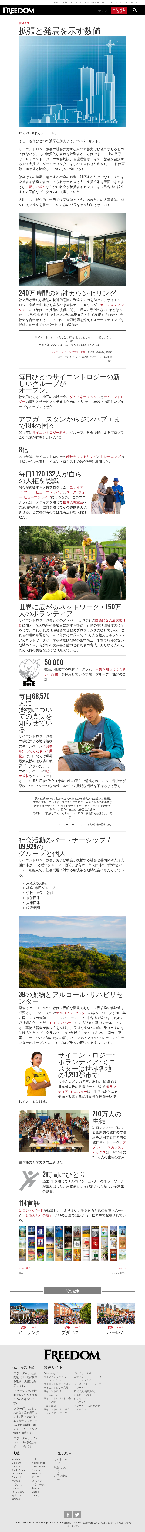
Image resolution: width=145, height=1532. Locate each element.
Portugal (36, 1473)
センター (81, 1013)
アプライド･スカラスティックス (109, 1147)
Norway (36, 1470)
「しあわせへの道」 (37, 1215)
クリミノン (80, 1398)
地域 (16, 1453)
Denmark (17, 1477)
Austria (16, 1459)
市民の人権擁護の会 (85, 1391)
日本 (34, 1459)
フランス (17, 1484)
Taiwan (35, 1488)
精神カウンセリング (81, 456)
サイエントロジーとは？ (57, 1384)
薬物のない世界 (82, 1373)
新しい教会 (37, 186)
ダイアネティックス (85, 396)
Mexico (16, 1480)
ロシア (35, 1477)
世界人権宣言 (73, 502)
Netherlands (38, 1462)
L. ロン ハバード (62, 1022)
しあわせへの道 (82, 1394)
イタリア (17, 1495)
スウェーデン (39, 1484)
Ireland (15, 1488)
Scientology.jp (51, 1373)
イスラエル (18, 1491)
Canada (16, 1466)
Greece (16, 1499)
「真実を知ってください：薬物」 (36, 751)
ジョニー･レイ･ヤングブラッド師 (68, 352)
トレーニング (110, 456)
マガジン (101, 10)
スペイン (37, 1480)
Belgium (16, 1462)
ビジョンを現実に (117, 1273)
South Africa (18, 1470)
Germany (17, 1473)
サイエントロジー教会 (49, 432)
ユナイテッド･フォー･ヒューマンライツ (53, 489)
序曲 (21, 1273)
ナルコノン (64, 1013)
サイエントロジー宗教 (56, 1387)
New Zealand (39, 1466)
